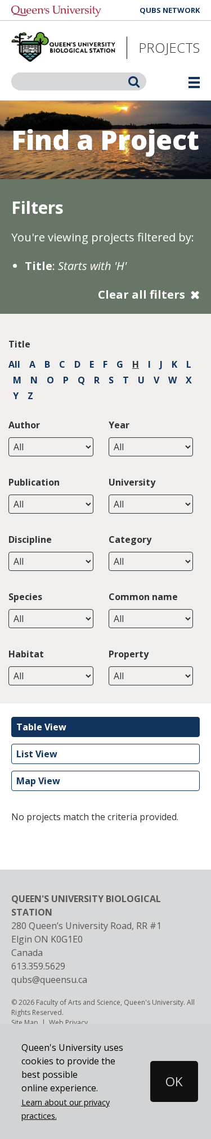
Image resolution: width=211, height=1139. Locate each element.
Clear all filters (141, 294)
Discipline (30, 539)
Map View (38, 781)
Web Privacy (68, 1022)
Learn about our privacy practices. (65, 1109)
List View (36, 754)
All (14, 364)
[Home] (63, 47)
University (132, 482)
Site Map (24, 1022)
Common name (143, 597)
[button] (161, 1082)
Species (25, 597)
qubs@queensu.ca (49, 979)
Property (129, 654)
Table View (41, 727)
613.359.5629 (38, 966)
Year (119, 425)
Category (130, 539)
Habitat (26, 654)
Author (24, 425)
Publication (34, 482)
